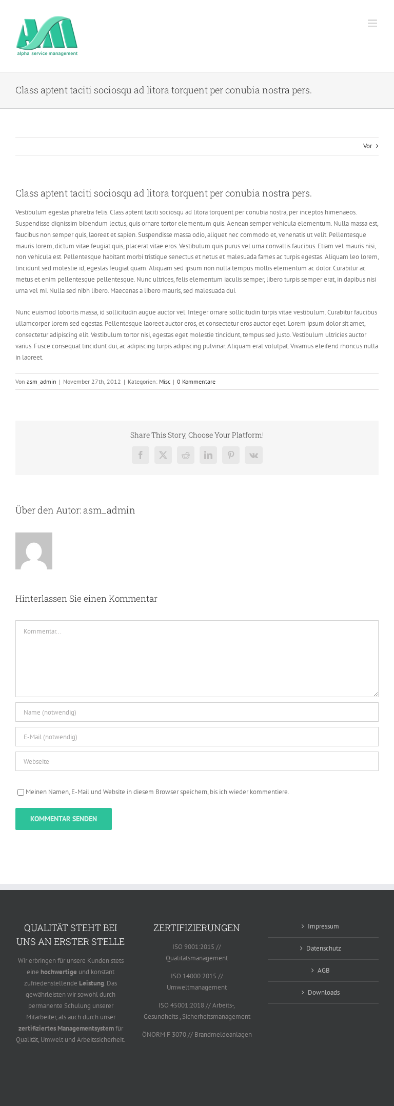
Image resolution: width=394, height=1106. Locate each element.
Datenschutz (323, 948)
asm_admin (41, 381)
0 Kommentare (196, 381)
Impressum (323, 926)
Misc (164, 381)
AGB (324, 970)
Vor (367, 146)
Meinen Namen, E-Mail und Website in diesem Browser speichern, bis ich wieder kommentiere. (157, 791)
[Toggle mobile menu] (373, 23)
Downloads (324, 992)
